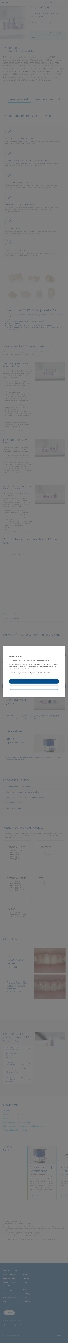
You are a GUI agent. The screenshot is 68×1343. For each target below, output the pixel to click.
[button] (34, 687)
